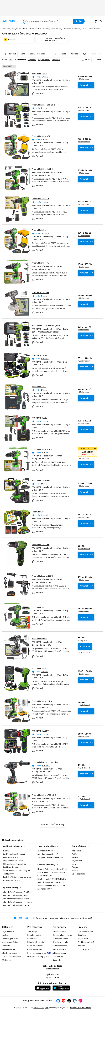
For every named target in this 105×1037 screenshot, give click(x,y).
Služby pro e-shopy (60, 938)
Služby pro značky (59, 945)
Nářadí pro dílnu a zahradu (39, 29)
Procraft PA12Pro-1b (40, 198)
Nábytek (75, 870)
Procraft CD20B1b (39, 638)
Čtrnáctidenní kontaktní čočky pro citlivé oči (18, 870)
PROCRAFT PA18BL (40, 355)
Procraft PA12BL (39, 386)
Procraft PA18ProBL (40, 263)
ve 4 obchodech (84, 705)
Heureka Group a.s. (41, 1007)
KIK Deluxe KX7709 (44, 889)
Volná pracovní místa (10, 942)
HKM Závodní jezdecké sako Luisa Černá (52, 882)
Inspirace (81, 945)
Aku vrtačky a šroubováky (90, 29)
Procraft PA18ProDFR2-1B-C (44, 795)
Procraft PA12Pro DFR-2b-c (43, 105)
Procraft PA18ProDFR (41, 136)
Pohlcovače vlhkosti (11, 857)
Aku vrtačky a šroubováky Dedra (16, 905)
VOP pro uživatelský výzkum (38, 956)
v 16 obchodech (84, 79)
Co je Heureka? (8, 931)
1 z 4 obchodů (83, 458)
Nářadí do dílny (56, 29)
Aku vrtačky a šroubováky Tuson (16, 899)
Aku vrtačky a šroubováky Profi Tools (17, 892)
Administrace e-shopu (61, 931)
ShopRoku (82, 935)
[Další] (102, 831)
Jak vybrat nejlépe (46, 846)
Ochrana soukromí (34, 949)
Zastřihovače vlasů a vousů (14, 854)
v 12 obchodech (84, 298)
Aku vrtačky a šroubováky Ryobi (15, 895)
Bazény (75, 857)
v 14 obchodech (84, 142)
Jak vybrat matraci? (45, 851)
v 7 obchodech (83, 329)
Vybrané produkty (46, 864)
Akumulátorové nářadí (72, 29)
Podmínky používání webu (80, 1007)
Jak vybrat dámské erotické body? (50, 857)
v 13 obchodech (84, 486)
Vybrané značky (10, 887)
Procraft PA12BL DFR (40, 544)
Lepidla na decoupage (12, 867)
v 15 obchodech (84, 392)
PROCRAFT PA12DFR (40, 731)
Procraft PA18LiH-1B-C (41, 480)
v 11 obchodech (84, 267)
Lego (74, 864)
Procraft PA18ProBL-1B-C (42, 169)
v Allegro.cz (82, 640)
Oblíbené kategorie (12, 846)
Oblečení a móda (78, 874)
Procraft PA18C (38, 512)
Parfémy (75, 854)
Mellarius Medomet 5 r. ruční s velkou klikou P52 (52, 885)
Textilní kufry (8, 874)
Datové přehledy (59, 949)
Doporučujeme (79, 846)
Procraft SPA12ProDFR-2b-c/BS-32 (46, 325)
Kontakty (5, 935)
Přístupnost (7, 960)
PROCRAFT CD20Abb (40, 292)
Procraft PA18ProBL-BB (42, 449)
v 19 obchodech (84, 674)
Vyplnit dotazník (52, 977)
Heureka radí (32, 938)
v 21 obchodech (84, 204)
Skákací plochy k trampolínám (14, 864)
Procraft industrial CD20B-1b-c (45, 762)
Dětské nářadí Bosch (11, 880)
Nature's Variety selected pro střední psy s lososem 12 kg (52, 869)
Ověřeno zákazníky (85, 931)
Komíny (6, 851)
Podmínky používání (10, 938)
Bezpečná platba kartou (36, 953)
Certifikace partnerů (86, 942)
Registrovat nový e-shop (62, 935)
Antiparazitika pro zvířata (13, 860)
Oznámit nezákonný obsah (12, 956)
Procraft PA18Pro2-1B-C (42, 701)
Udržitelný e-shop (85, 949)
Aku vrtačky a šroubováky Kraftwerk (17, 902)
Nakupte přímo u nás (35, 942)
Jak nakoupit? (32, 931)
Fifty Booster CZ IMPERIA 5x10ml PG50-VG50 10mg (52, 879)
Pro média (6, 945)
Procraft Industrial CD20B (43, 576)
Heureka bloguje (8, 949)
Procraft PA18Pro (39, 230)
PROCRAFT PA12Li (39, 418)
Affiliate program (59, 953)
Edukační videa (58, 956)
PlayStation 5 (77, 860)
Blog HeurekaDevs (9, 953)
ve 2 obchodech (84, 768)
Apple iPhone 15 (78, 851)
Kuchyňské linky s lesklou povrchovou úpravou (18, 877)
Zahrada (75, 867)
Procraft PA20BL (39, 607)
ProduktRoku (83, 938)
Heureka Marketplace (61, 942)
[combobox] (48, 21)
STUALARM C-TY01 (45, 875)
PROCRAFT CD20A (39, 73)
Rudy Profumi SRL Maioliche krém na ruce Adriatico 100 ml (52, 872)
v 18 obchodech (84, 517)
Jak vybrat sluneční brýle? (47, 854)
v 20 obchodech (84, 361)
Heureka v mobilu (34, 935)
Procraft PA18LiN (39, 668)
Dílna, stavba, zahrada (20, 29)
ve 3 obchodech (84, 549)
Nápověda (56, 960)
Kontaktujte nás (52, 969)
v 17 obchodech (84, 110)
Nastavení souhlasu (35, 945)
